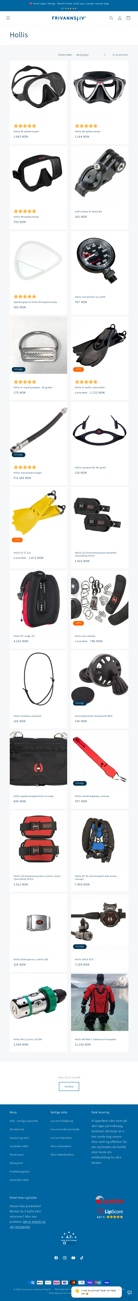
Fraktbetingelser (20, 1171)
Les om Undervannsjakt (65, 1129)
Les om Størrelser (61, 1138)
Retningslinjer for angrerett (68, 1289)
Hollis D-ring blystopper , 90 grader (33, 387)
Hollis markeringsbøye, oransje (92, 795)
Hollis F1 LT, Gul (22, 552)
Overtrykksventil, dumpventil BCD (94, 715)
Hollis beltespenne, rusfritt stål (31, 959)
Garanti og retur (19, 1138)
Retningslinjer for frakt (60, 1293)
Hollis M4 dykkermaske (26, 216)
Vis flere (69, 1086)
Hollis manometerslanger (28, 472)
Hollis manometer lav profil (90, 296)
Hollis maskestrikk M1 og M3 (90, 467)
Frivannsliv (27, 1289)
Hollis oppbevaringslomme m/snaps (34, 795)
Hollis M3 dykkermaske (87, 131)
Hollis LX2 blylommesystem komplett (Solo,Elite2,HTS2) (95, 554)
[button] (8, 18)
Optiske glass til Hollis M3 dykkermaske (35, 302)
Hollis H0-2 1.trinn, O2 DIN (28, 1039)
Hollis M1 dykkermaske (26, 131)
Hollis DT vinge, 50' (24, 635)
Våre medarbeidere (62, 1154)
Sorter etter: (65, 54)
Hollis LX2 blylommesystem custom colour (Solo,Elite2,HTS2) (37, 878)
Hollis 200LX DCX (84, 959)
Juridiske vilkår (19, 1146)
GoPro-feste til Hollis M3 (88, 211)
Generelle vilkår (19, 1180)
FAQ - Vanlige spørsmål (24, 1121)
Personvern (17, 1154)
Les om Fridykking (62, 1121)
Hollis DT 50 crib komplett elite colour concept (96, 878)
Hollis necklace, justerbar (28, 715)
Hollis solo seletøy (85, 635)
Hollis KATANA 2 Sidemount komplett (95, 1039)
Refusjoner (16, 1163)
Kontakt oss (17, 1129)
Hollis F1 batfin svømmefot (90, 387)
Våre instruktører (61, 1146)
